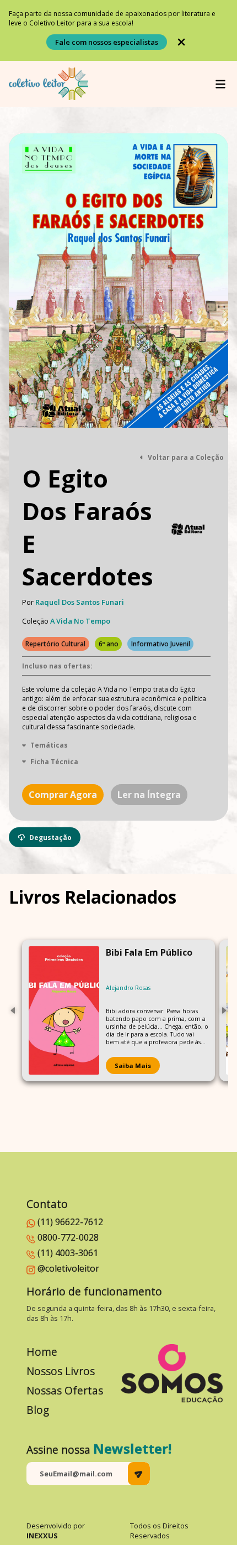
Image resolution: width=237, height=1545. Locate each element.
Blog (37, 1409)
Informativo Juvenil (160, 644)
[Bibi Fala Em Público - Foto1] (64, 1010)
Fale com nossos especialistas (106, 42)
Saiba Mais (133, 1065)
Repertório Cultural (55, 644)
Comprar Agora (63, 795)
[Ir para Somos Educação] (172, 1373)
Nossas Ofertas (64, 1390)
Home (41, 1351)
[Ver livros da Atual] (188, 529)
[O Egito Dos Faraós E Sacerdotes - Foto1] (118, 280)
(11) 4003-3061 (67, 1253)
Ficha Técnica (54, 761)
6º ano (108, 644)
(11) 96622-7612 (70, 1222)
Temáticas (49, 745)
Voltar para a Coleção (186, 457)
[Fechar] (181, 42)
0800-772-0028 (68, 1237)
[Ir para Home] (48, 84)
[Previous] (13, 1010)
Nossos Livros (60, 1370)
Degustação (50, 837)
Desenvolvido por (55, 1531)
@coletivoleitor (68, 1268)
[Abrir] (220, 84)
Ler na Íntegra (149, 795)
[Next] (223, 1010)
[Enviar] (139, 1473)
